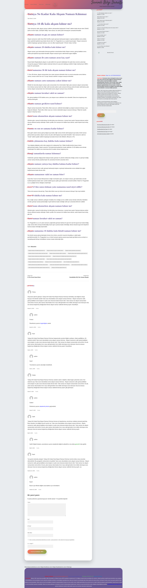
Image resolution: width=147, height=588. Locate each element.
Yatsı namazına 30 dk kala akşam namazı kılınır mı (38, 267)
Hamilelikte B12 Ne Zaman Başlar (79, 277)
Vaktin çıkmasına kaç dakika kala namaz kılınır (38, 264)
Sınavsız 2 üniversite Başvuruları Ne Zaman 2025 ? (107, 27)
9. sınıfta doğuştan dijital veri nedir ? (104, 13)
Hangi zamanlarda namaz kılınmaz (35, 261)
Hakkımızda (47, 4)
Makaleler (33, 246)
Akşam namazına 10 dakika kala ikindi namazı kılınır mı (64, 256)
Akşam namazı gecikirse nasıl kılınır (72, 250)
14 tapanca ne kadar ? (101, 42)
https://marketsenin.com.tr (60, 567)
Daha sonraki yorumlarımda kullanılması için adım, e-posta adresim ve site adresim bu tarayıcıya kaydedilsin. (52, 539)
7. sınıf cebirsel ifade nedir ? (103, 24)
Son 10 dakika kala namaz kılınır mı (71, 261)
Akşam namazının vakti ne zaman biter (36, 259)
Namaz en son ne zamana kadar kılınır (53, 261)
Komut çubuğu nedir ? (101, 35)
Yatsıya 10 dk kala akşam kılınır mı (59, 267)
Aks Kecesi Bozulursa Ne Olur (103, 124)
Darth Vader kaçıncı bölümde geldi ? (104, 20)
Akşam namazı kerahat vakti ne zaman (58, 253)
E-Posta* (29, 526)
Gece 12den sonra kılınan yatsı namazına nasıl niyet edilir (59, 259)
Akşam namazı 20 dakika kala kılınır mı (36, 250)
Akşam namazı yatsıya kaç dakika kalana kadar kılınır (39, 256)
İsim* (29, 519)
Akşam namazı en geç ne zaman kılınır (55, 250)
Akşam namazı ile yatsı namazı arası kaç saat (37, 253)
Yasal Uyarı (41, 4)
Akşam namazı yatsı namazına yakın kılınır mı (77, 253)
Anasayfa (26, 4)
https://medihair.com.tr (47, 567)
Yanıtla (37, 308)
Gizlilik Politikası (33, 4)
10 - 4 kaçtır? (31, 543)
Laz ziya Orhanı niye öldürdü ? (103, 46)
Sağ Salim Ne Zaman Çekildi (103, 133)
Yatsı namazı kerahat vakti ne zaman (79, 264)
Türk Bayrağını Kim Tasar (102, 129)
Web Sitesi (30, 532)
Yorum (29, 502)
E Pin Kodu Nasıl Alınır (34, 277)
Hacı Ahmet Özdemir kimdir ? (103, 31)
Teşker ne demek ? (101, 38)
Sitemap (69, 567)
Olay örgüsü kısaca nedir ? (102, 16)
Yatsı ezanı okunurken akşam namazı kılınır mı (59, 264)
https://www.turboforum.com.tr (32, 567)
